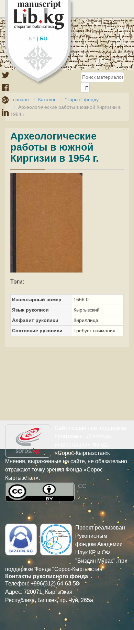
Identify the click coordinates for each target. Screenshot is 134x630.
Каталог (47, 99)
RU (43, 38)
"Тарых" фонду (82, 99)
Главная (19, 99)
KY (32, 38)
